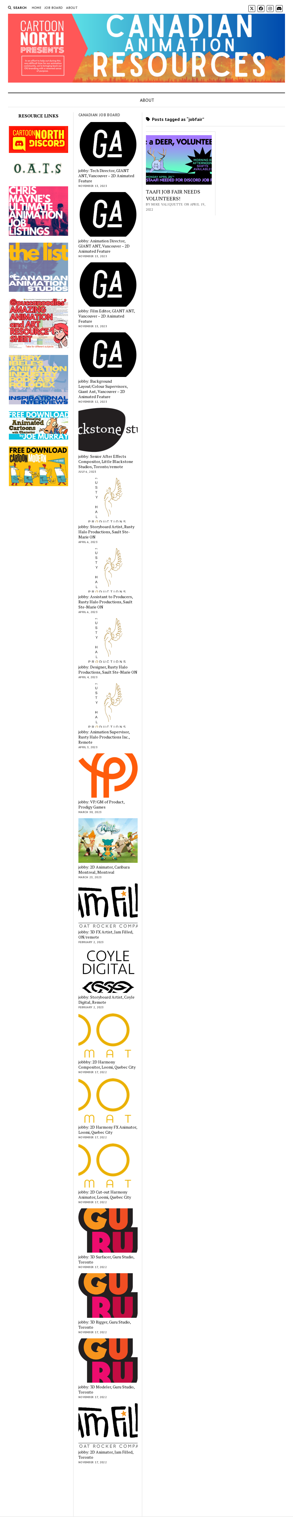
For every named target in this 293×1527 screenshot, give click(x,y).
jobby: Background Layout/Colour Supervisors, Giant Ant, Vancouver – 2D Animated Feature (103, 389)
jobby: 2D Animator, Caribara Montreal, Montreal (104, 870)
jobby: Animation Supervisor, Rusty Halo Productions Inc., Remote (104, 737)
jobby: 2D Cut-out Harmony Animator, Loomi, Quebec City (104, 1194)
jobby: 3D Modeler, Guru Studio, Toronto (106, 1389)
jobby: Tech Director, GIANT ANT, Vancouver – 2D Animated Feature (106, 175)
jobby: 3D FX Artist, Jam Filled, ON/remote (105, 934)
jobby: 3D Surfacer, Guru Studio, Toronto (106, 1259)
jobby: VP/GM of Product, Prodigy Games (101, 804)
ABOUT (72, 7)
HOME (36, 7)
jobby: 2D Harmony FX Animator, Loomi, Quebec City (107, 1130)
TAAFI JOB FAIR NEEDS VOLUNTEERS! (173, 195)
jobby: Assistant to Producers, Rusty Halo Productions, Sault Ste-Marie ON (105, 602)
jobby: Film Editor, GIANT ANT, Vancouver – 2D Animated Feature (106, 316)
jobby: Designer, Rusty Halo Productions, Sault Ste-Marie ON (107, 669)
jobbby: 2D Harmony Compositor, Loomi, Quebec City (107, 1064)
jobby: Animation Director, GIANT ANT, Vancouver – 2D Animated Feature (104, 246)
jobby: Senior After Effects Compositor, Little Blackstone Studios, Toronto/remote (105, 461)
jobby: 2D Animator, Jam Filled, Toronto (105, 1455)
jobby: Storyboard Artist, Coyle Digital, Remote (106, 1000)
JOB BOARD (54, 7)
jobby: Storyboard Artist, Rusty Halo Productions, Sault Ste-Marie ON (106, 532)
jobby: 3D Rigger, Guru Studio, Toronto (104, 1325)
